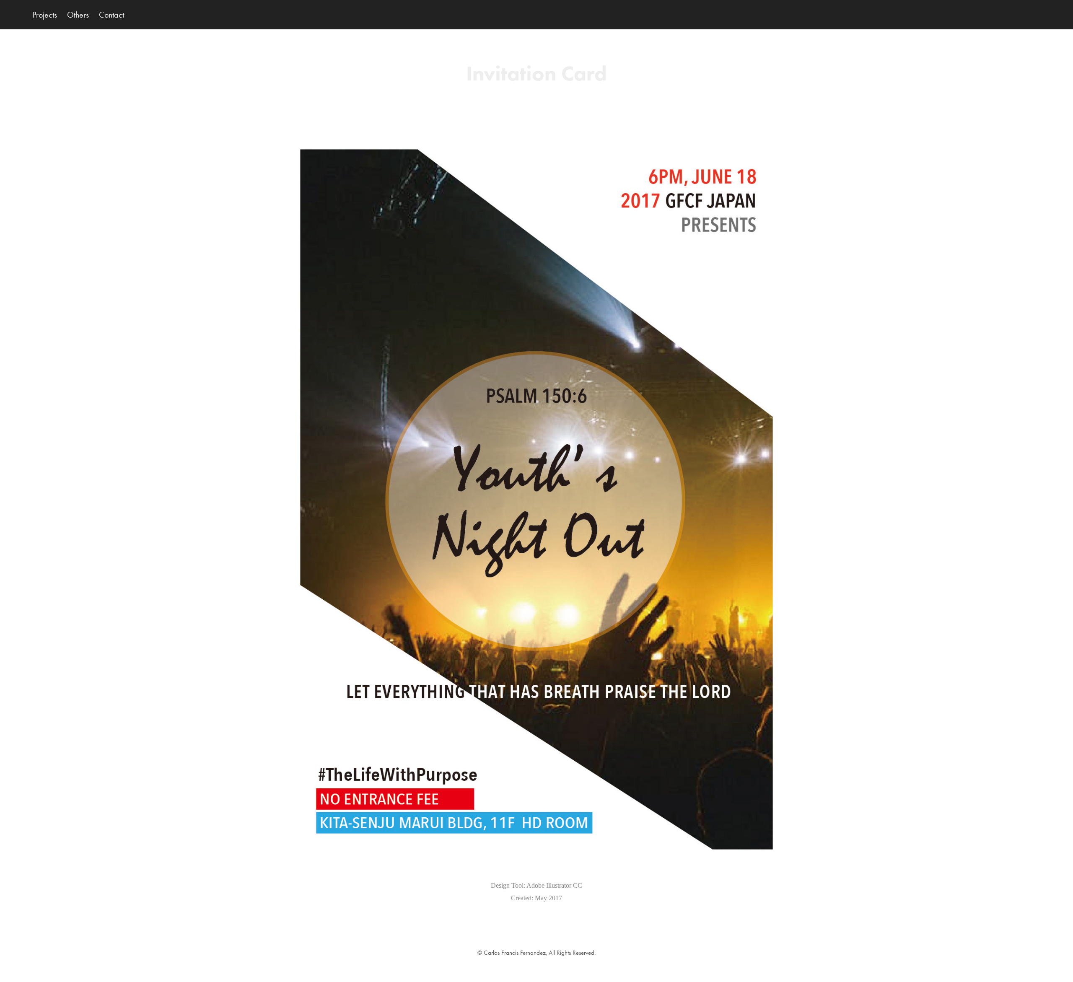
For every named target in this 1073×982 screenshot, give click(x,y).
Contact (111, 15)
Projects (44, 15)
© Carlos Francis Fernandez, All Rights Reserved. (536, 952)
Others (78, 15)
